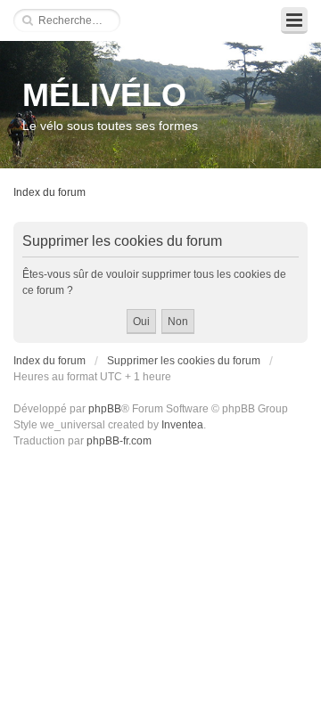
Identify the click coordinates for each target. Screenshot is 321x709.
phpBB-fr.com (119, 441)
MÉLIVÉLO (104, 95)
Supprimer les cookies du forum (183, 360)
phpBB (104, 409)
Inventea (182, 425)
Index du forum (49, 192)
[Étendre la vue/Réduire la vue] (294, 20)
